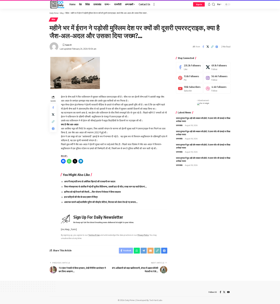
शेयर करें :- (64, 156)
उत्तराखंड (179, 125)
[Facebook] (189, 67)
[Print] (217, 46)
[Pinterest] (189, 78)
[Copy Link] (212, 46)
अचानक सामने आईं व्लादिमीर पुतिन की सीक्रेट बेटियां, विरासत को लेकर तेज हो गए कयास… (101, 202)
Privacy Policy (143, 235)
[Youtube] (189, 89)
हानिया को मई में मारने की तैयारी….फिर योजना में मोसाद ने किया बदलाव (92, 191)
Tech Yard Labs (155, 300)
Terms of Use (94, 235)
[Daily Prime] (57, 4)
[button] (154, 4)
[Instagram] (217, 78)
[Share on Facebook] (203, 46)
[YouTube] (228, 292)
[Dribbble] (217, 89)
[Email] (150, 251)
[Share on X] (208, 46)
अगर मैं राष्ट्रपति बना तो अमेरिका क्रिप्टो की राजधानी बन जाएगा (89, 181)
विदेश (53, 19)
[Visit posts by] (54, 46)
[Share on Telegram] (144, 251)
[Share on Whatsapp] (137, 251)
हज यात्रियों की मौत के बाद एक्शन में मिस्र (81, 196)
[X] (217, 67)
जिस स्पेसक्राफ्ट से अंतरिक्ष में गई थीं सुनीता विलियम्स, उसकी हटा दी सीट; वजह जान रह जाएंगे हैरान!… (105, 186)
